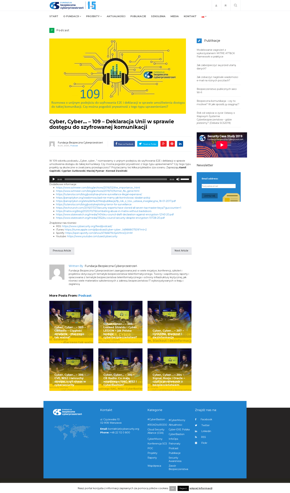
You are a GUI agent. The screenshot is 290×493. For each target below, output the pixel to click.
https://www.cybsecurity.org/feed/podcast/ (87, 226)
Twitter (205, 425)
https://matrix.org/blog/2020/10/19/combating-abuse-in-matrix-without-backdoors (103, 211)
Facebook (206, 419)
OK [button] (172, 488)
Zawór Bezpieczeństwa (178, 467)
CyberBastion (176, 434)
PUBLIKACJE (138, 16)
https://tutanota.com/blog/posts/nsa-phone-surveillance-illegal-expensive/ (99, 194)
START (53, 16)
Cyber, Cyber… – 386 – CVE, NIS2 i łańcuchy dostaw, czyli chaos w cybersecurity (70, 380)
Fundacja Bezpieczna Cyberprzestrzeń (80, 142)
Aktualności (175, 424)
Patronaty (174, 443)
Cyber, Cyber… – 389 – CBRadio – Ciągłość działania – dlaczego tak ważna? (70, 332)
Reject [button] (183, 488)
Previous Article (62, 250)
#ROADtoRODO (157, 424)
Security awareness (175, 459)
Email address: (210, 178)
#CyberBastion (156, 419)
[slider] (185, 179)
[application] (120, 179)
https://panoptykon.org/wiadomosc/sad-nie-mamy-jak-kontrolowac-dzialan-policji (103, 197)
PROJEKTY (93, 16)
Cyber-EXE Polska (179, 429)
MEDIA (175, 16)
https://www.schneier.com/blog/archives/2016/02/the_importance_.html (98, 187)
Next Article (181, 250)
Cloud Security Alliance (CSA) (156, 431)
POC (150, 448)
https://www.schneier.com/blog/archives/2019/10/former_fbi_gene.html (97, 190)
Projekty (152, 453)
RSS (203, 437)
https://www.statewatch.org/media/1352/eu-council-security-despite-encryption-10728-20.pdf (110, 217)
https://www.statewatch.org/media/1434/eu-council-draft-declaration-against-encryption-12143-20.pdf (115, 214)
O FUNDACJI (71, 16)
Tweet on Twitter (149, 144)
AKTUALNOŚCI (116, 16)
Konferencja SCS (157, 443)
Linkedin (206, 431)
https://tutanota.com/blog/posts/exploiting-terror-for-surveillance (94, 204)
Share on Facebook (125, 144)
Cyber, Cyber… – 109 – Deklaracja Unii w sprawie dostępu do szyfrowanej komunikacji (111, 124)
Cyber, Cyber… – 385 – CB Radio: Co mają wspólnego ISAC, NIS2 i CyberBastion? (120, 380)
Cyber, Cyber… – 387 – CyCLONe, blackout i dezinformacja (168, 334)
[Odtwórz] (53, 179)
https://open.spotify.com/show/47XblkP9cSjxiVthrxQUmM (99, 232)
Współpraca (154, 465)
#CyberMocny (177, 420)
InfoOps (173, 438)
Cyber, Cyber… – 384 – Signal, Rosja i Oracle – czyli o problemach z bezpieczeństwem (169, 380)
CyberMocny (155, 438)
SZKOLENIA (158, 16)
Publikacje (175, 453)
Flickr (204, 442)
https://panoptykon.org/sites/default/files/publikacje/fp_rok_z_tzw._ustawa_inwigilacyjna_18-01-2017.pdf (116, 201)
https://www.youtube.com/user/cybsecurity (92, 236)
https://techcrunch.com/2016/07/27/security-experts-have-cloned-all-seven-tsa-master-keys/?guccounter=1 (118, 207)
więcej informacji (200, 488)
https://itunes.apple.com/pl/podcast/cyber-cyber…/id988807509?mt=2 (106, 229)
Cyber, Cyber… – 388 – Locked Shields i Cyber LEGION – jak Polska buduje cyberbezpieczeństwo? (120, 330)
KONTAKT (190, 16)
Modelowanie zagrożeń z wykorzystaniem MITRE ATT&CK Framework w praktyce (216, 53)
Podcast (63, 30)
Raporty (152, 457)
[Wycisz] (178, 179)
